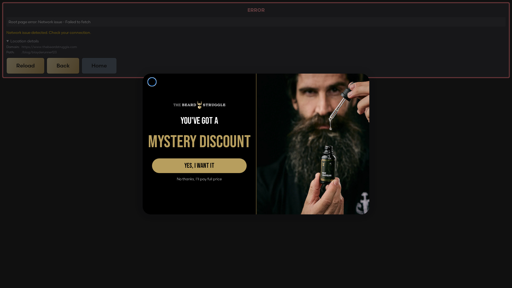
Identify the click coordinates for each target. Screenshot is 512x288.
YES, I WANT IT (199, 166)
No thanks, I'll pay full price (199, 179)
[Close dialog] (152, 82)
